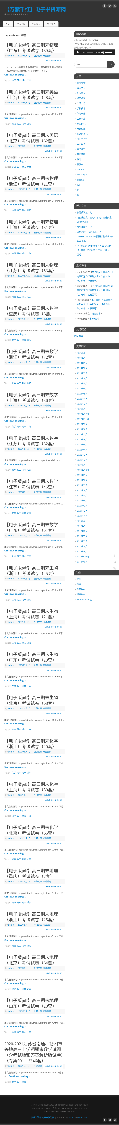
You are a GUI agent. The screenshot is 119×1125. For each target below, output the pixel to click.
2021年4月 (82, 500)
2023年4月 (82, 398)
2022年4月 (82, 449)
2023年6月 (82, 388)
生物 (14, 599)
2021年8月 (82, 480)
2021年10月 (83, 470)
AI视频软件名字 (84, 226)
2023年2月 (82, 403)
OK (109, 64)
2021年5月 (82, 495)
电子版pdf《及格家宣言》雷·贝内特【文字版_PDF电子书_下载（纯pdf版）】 (94, 250)
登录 (79, 584)
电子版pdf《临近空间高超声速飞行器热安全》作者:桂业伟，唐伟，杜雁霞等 (95, 276)
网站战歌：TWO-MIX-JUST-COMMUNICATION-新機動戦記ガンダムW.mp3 (95, 236)
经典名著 (81, 98)
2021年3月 (82, 505)
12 (78, 194)
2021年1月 (82, 515)
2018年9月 (82, 526)
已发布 (80, 164)
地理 (14, 902)
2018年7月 (82, 536)
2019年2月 (82, 520)
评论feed (81, 594)
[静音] (102, 52)
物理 (14, 80)
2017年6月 (82, 551)
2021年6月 (82, 490)
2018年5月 (82, 541)
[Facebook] (104, 6)
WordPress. (83, 1117)
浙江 (29, 210)
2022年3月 (82, 454)
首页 (8, 23)
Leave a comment (53, 60)
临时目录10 (82, 133)
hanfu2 (80, 169)
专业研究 (81, 123)
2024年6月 (82, 378)
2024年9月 (82, 363)
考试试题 (47, 55)
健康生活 (81, 88)
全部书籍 (81, 103)
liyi (78, 184)
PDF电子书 (82, 138)
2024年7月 (82, 373)
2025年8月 (82, 352)
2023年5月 (82, 393)
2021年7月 (82, 485)
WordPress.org (84, 599)
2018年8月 (82, 531)
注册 (79, 579)
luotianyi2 (82, 174)
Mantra (72, 1117)
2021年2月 (82, 510)
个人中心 (21, 23)
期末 (24, 80)
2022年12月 (83, 414)
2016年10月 (83, 556)
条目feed (81, 589)
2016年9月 (82, 561)
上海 (29, 123)
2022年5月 (82, 444)
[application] (94, 52)
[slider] (109, 52)
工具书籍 (81, 118)
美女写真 (81, 144)
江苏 (29, 296)
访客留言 (51, 23)
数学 (14, 340)
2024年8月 (82, 368)
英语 (14, 123)
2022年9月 (82, 424)
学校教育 (81, 108)
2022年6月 (82, 439)
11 (78, 189)
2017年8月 (82, 546)
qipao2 (80, 179)
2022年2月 (82, 459)
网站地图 (78, 335)
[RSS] (114, 6)
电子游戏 (81, 149)
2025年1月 (82, 358)
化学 (14, 772)
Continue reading (15, 74)
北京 (29, 167)
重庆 (29, 340)
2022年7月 (82, 434)
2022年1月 (82, 464)
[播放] (77, 52)
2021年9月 (82, 475)
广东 (29, 80)
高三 (19, 80)
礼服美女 (81, 93)
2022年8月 (82, 429)
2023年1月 (82, 408)
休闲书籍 (81, 113)
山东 (29, 1032)
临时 (79, 159)
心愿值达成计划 (84, 212)
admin (11, 55)
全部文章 (38, 55)
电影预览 (36, 23)
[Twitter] (109, 6)
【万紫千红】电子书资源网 (35, 9)
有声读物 (81, 154)
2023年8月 (82, 383)
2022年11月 (83, 419)
